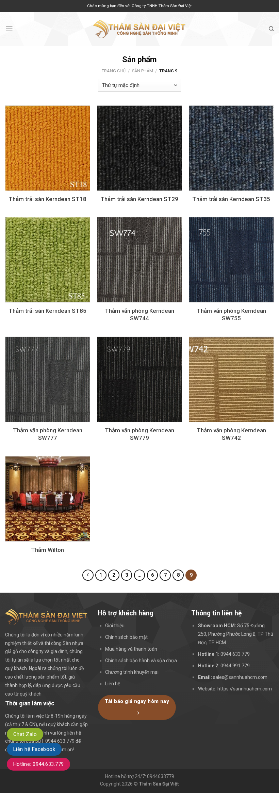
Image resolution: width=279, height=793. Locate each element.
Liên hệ (112, 683)
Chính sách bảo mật (126, 637)
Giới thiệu (115, 625)
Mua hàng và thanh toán (131, 649)
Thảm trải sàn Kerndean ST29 (139, 199)
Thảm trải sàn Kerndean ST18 (47, 199)
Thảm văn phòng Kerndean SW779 (139, 434)
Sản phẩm (142, 70)
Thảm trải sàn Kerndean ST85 (47, 310)
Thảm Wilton (47, 549)
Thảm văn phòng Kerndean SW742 (231, 434)
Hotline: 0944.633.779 (38, 764)
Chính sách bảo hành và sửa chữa (141, 660)
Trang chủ (114, 70)
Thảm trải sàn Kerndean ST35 (231, 199)
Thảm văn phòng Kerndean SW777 (47, 434)
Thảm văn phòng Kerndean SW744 (139, 314)
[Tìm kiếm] (271, 28)
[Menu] (9, 29)
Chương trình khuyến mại (132, 672)
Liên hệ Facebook (34, 749)
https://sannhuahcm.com (244, 688)
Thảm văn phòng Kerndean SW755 (231, 314)
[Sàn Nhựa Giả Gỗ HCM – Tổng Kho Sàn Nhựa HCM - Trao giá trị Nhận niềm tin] (139, 28)
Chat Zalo (25, 734)
